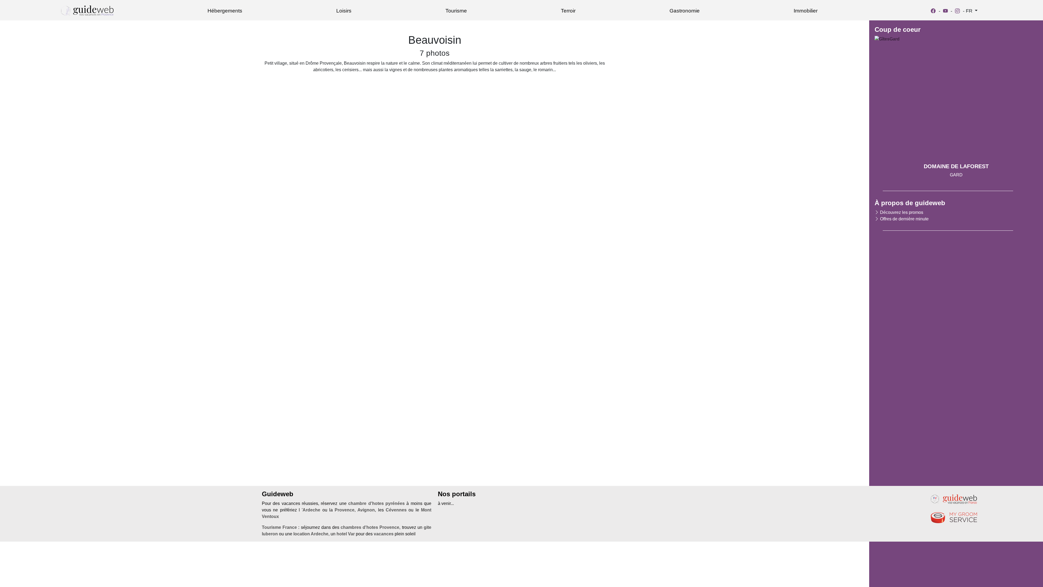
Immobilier (806, 11)
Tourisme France (279, 527)
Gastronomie (685, 11)
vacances (384, 534)
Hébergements (225, 11)
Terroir (568, 11)
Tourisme (456, 11)
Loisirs (343, 11)
